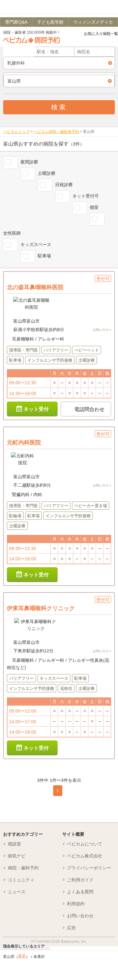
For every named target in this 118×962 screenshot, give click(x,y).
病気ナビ (16, 855)
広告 (71, 927)
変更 (22, 956)
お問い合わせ (80, 915)
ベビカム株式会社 (84, 855)
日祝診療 (64, 184)
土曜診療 (46, 173)
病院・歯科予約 (23, 867)
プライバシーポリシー (89, 867)
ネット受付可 (85, 195)
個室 (94, 207)
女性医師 (12, 233)
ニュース (16, 891)
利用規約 (76, 903)
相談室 (14, 843)
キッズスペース (35, 244)
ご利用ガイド (80, 879)
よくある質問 (80, 891)
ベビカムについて (84, 843)
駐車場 (44, 255)
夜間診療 (29, 161)
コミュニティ (21, 879)
